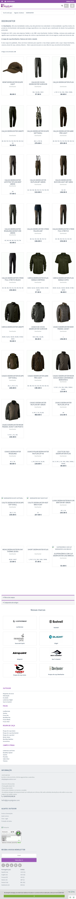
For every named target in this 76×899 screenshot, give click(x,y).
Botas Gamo (6, 737)
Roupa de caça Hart (8, 735)
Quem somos (5, 816)
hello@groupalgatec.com (10, 800)
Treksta (5, 761)
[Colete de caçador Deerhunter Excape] (13, 498)
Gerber (5, 713)
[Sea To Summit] (56, 653)
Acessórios (6, 741)
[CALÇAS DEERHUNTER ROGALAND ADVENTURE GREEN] (13, 214)
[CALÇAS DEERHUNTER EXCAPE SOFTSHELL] (38, 117)
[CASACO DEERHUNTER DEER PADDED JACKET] (63, 312)
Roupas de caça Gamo (19, 675)
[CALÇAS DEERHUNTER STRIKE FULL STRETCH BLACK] (13, 263)
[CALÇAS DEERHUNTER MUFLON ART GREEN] (38, 165)
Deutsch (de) (4, 882)
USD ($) (22, 877)
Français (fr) (4, 877)
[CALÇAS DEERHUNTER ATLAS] (63, 68)
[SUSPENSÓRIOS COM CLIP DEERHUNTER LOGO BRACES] (63, 548)
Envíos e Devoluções (6, 813)
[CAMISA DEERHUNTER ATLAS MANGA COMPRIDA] (38, 263)
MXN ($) (22, 885)
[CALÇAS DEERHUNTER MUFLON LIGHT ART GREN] (63, 165)
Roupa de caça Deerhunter (11, 733)
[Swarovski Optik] (19, 637)
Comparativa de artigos (11, 603)
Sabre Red (6, 759)
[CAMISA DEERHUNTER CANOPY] (13, 312)
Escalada (5, 698)
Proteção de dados (6, 821)
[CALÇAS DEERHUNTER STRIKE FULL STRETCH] (63, 214)
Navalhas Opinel (7, 753)
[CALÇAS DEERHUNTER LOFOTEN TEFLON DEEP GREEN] (13, 165)
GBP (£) (22, 880)
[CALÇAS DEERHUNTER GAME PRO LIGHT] (63, 117)
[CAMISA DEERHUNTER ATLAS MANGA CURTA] (63, 263)
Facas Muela (6, 719)
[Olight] (56, 637)
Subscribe (18, 860)
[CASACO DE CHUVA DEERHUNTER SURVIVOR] (38, 312)
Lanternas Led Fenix (9, 750)
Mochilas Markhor (8, 739)
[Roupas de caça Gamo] (19, 669)
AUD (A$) (22, 875)
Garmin (5, 755)
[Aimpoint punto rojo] (19, 653)
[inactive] (38, 837)
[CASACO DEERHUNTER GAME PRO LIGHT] (38, 361)
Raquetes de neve (8, 693)
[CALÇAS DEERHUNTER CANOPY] (13, 117)
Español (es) (4, 872)
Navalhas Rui (6, 717)
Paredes (5, 757)
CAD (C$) (22, 872)
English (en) (4, 875)
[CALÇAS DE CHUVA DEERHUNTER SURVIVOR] (38, 68)
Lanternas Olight (8, 700)
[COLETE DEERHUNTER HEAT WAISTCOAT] (38, 498)
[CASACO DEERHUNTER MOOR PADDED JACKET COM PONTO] (13, 410)
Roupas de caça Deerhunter (56, 674)
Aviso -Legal (4, 818)
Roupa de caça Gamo (9, 731)
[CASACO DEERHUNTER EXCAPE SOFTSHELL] (13, 361)
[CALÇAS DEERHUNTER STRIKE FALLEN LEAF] (38, 214)
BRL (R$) (22, 882)
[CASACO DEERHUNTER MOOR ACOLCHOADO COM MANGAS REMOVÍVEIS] (63, 361)
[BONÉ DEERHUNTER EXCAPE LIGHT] (13, 68)
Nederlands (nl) (5, 885)
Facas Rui (6, 715)
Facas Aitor (6, 721)
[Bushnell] (56, 621)
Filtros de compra (9, 597)
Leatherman (19, 627)
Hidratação (6, 696)
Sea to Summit (7, 702)
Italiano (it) (4, 880)
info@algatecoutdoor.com (8, 779)
